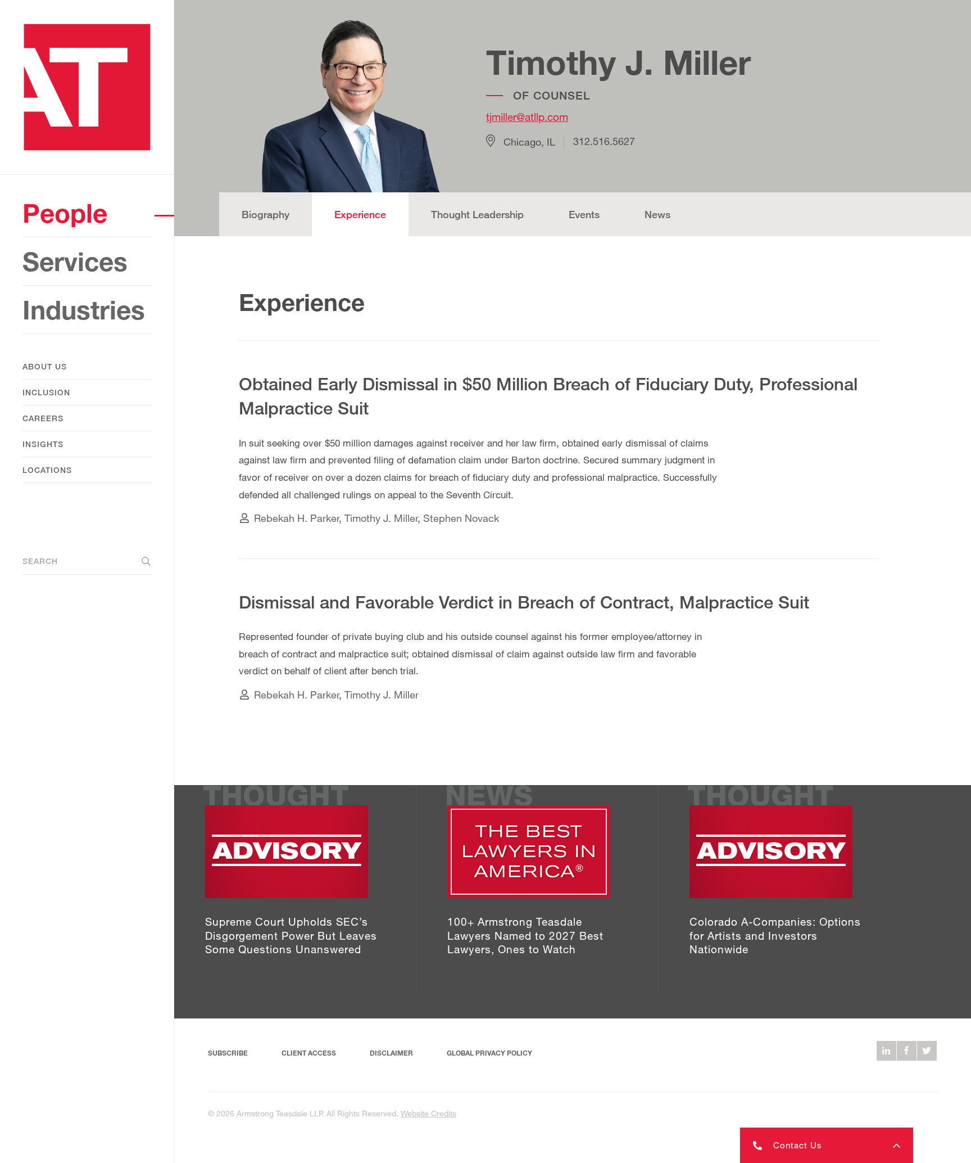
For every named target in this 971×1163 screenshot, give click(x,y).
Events (584, 214)
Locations (47, 470)
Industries (83, 309)
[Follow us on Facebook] (906, 1051)
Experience (360, 214)
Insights (42, 444)
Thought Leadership (477, 214)
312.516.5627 (604, 142)
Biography (265, 214)
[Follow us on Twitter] (927, 1051)
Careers (42, 418)
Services (75, 261)
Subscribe (228, 1053)
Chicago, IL (529, 142)
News (657, 214)
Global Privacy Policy (489, 1053)
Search (40, 561)
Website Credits (428, 1113)
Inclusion (46, 392)
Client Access (309, 1053)
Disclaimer (391, 1053)
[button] (826, 1145)
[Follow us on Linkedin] (886, 1051)
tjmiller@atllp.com (527, 116)
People (64, 212)
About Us (44, 366)
